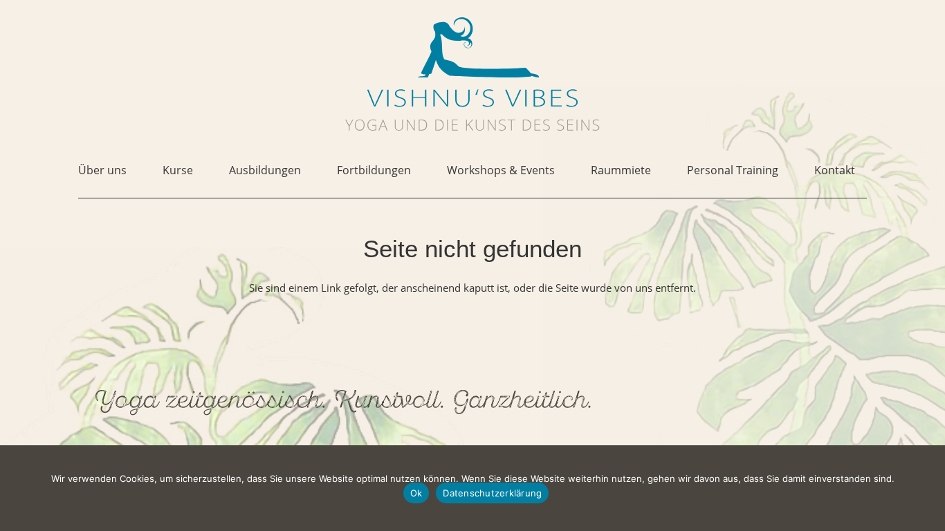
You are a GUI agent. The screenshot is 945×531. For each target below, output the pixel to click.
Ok (416, 493)
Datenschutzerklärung (492, 493)
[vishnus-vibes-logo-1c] (472, 98)
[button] (136, 170)
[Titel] (472, 47)
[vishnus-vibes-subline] (472, 125)
